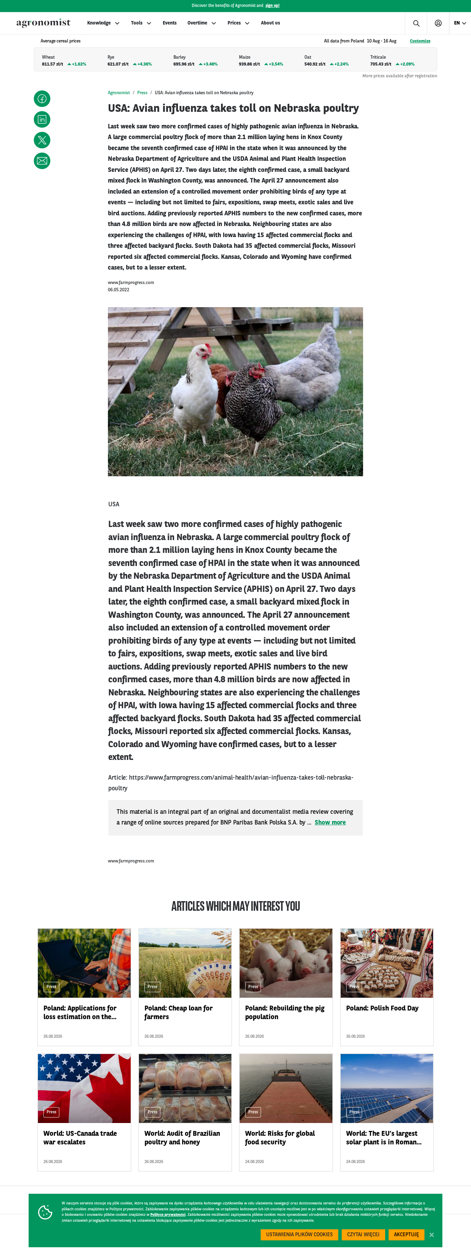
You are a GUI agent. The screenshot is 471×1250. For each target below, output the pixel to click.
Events (170, 23)
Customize (420, 41)
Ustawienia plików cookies (299, 1235)
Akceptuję (406, 1235)
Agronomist (119, 93)
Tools (136, 23)
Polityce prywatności (168, 1215)
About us (270, 23)
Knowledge (99, 23)
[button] (42, 98)
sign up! (272, 6)
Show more (330, 823)
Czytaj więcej (363, 1235)
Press (142, 93)
